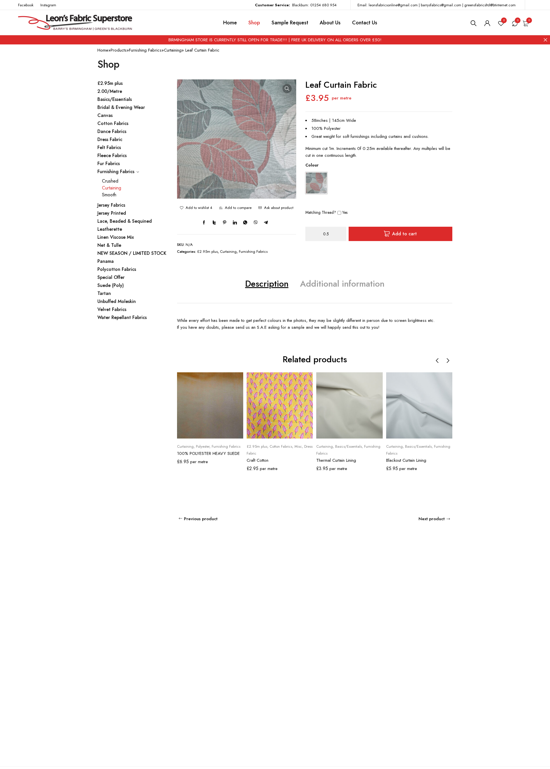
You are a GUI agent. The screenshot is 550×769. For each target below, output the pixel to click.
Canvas (105, 115)
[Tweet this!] (214, 222)
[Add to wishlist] (181, 208)
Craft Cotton (257, 460)
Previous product (200, 519)
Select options (214, 433)
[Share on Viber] (255, 222)
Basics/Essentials (114, 99)
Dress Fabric (109, 139)
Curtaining (173, 50)
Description (266, 283)
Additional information (342, 283)
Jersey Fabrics (111, 205)
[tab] (266, 283)
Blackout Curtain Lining (406, 460)
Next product (432, 519)
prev (437, 360)
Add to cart (404, 233)
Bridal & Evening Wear (121, 107)
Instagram (48, 5)
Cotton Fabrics (112, 123)
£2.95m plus (110, 83)
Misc (298, 446)
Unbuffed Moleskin (116, 301)
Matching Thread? (320, 212)
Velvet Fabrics (111, 309)
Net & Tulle (109, 245)
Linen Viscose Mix (115, 237)
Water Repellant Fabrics (122, 317)
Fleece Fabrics (112, 155)
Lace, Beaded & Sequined (124, 221)
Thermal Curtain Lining (336, 460)
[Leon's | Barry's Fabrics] (75, 22)
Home (102, 50)
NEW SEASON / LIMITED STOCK (131, 253)
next (447, 360)
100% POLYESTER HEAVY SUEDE (208, 453)
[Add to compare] (221, 208)
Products (119, 50)
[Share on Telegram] (265, 222)
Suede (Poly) (110, 285)
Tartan (104, 293)
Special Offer (111, 277)
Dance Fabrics (111, 131)
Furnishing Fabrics (145, 50)
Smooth (109, 194)
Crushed (110, 181)
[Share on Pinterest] (224, 222)
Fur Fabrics (108, 163)
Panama (105, 261)
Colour (312, 165)
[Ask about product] (260, 208)
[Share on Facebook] (204, 222)
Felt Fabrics (109, 147)
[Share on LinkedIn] (234, 222)
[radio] (316, 183)
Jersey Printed (111, 213)
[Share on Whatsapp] (245, 222)
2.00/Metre (109, 91)
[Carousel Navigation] (442, 360)
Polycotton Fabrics (116, 269)
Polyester (202, 446)
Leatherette (109, 229)
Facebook (26, 5)
